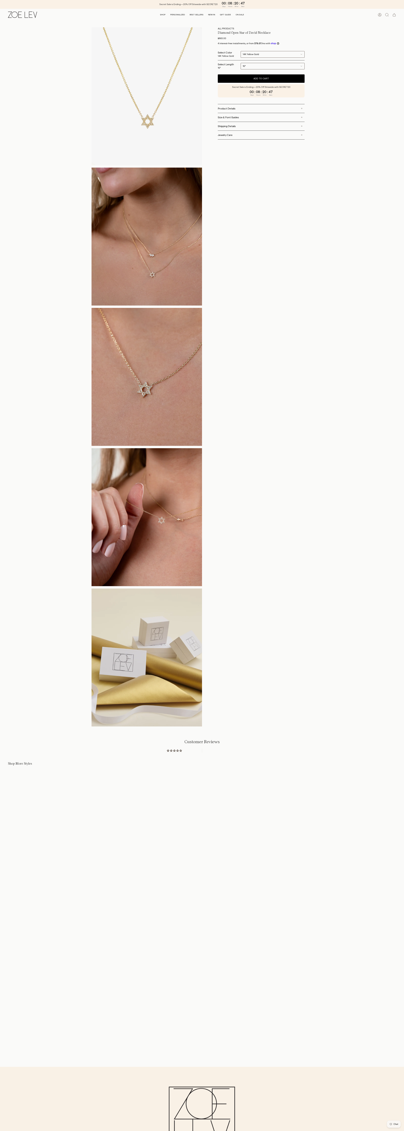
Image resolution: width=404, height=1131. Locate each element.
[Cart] (394, 14)
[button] (163, 15)
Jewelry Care (225, 135)
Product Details (226, 108)
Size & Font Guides (228, 117)
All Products (226, 28)
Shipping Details (227, 126)
